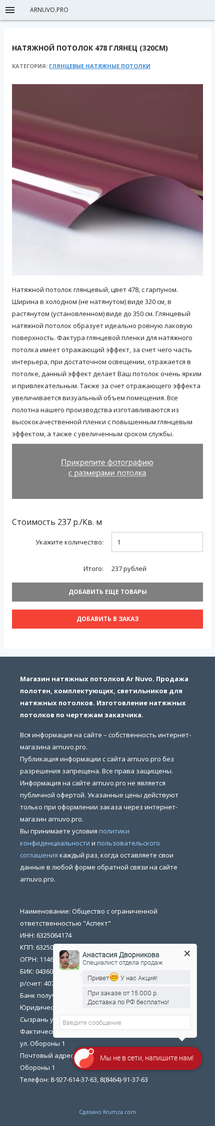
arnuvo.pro (49, 10)
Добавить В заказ (107, 619)
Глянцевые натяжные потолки (99, 66)
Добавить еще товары (107, 592)
